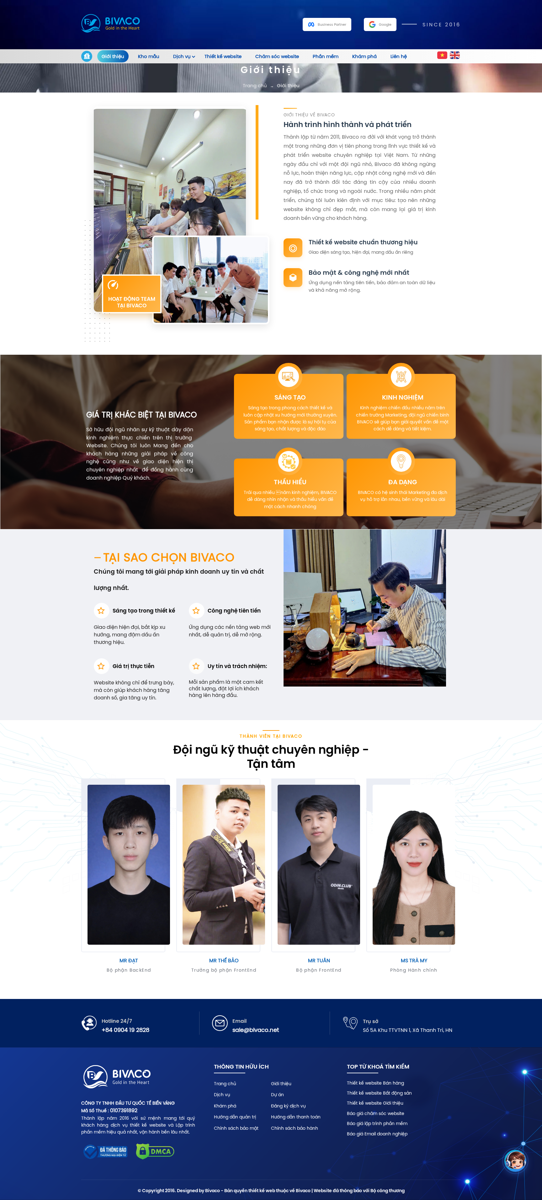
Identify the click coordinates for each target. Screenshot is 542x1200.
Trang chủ (255, 85)
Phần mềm (325, 56)
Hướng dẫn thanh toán (296, 1117)
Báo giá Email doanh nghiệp (377, 1134)
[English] (455, 56)
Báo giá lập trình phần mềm (377, 1123)
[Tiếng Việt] (442, 56)
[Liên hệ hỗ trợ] (515, 1161)
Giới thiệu (113, 56)
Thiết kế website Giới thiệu (375, 1103)
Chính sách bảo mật (236, 1128)
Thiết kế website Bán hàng (375, 1083)
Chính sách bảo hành (294, 1128)
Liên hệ (399, 56)
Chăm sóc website (277, 56)
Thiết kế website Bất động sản (379, 1093)
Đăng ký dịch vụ (288, 1106)
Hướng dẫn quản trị (235, 1117)
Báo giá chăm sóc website (375, 1113)
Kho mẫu (148, 56)
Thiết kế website (223, 56)
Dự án (277, 1094)
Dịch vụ (182, 56)
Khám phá (364, 56)
